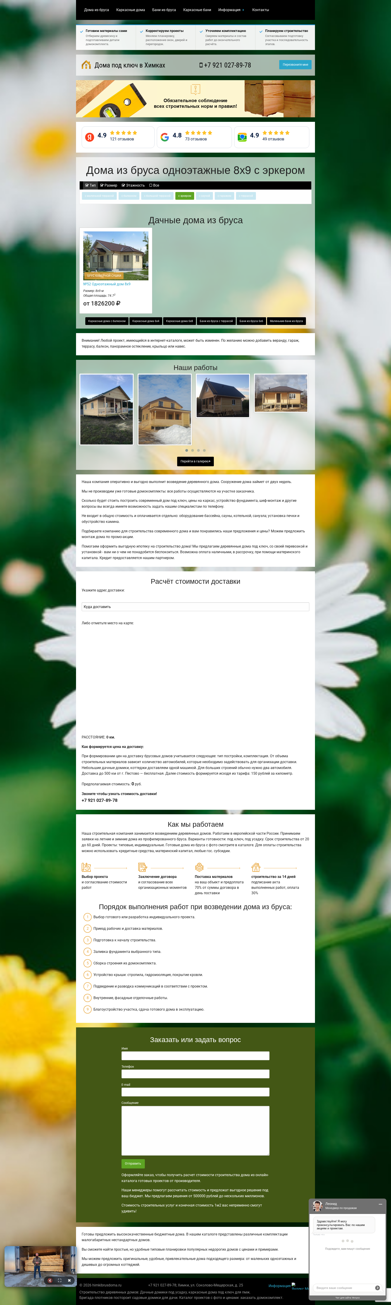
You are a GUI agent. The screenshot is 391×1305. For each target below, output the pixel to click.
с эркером (184, 195)
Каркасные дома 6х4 (145, 321)
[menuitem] (97, 10)
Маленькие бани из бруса (286, 321)
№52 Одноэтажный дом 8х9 (107, 284)
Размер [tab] (110, 185)
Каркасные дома (130, 10)
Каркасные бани (197, 10)
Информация (229, 10)
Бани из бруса (164, 10)
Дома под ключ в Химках (129, 65)
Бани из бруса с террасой (216, 321)
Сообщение (130, 1103)
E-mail (126, 1084)
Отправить (133, 1164)
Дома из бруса (96, 10)
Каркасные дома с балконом (107, 321)
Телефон (128, 1066)
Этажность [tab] (135, 185)
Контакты (260, 10)
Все (155, 185)
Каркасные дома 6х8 (179, 321)
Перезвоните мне (295, 65)
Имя (125, 1048)
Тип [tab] (92, 185)
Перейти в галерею (195, 461)
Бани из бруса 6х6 (251, 321)
